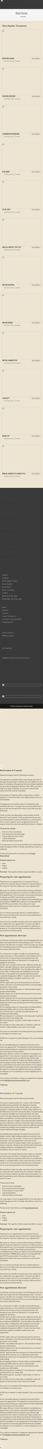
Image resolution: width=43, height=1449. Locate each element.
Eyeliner (6, 172)
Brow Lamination (9, 360)
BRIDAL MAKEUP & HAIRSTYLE (14, 474)
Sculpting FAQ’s (7, 622)
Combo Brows (8, 557)
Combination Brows (11, 134)
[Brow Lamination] (21, 345)
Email (4, 653)
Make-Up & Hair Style (9, 596)
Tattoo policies (7, 633)
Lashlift (6, 398)
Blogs (4, 607)
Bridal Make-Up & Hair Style (12, 599)
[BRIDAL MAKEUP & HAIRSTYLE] (21, 459)
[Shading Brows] (21, 81)
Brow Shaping (8, 285)
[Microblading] (21, 43)
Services (23, 16)
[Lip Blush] (21, 194)
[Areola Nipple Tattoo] (21, 232)
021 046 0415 (7, 648)
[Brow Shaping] (21, 270)
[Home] (17, 16)
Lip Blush (6, 209)
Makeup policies (8, 636)
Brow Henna (7, 323)
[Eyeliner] (21, 157)
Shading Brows (9, 96)
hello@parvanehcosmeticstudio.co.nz (15, 658)
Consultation (8, 519)
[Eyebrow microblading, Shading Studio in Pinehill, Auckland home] (12, 4)
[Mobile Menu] (40, 4)
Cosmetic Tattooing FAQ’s (11, 619)
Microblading (8, 58)
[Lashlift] (21, 383)
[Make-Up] (21, 421)
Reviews (5, 610)
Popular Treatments (9, 506)
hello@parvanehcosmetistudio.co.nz (17, 1080)
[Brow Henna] (21, 308)
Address (5, 663)
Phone (4, 643)
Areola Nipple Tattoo (11, 247)
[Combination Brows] (21, 119)
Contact (5, 613)
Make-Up (6, 436)
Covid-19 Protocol (8, 616)
